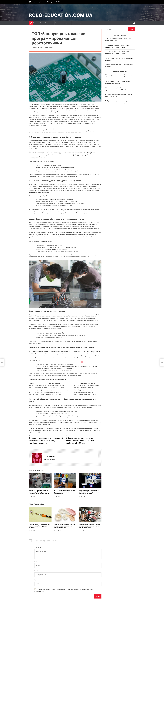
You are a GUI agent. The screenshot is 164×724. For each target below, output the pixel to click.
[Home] (31, 23)
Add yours (58, 541)
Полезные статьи (78, 23)
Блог (41, 23)
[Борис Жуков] (37, 458)
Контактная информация (63, 23)
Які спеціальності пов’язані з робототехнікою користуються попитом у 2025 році (89, 491)
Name (36, 562)
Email (36, 571)
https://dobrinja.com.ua (49, 459)
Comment (37, 547)
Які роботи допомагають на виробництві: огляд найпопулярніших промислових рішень (40, 492)
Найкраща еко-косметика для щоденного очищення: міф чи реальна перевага (64, 525)
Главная (35, 23)
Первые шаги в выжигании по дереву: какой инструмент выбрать (39, 525)
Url (35, 580)
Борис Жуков (50, 47)
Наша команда (49, 23)
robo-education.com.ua (60, 15)
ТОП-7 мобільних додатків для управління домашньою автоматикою (64, 491)
